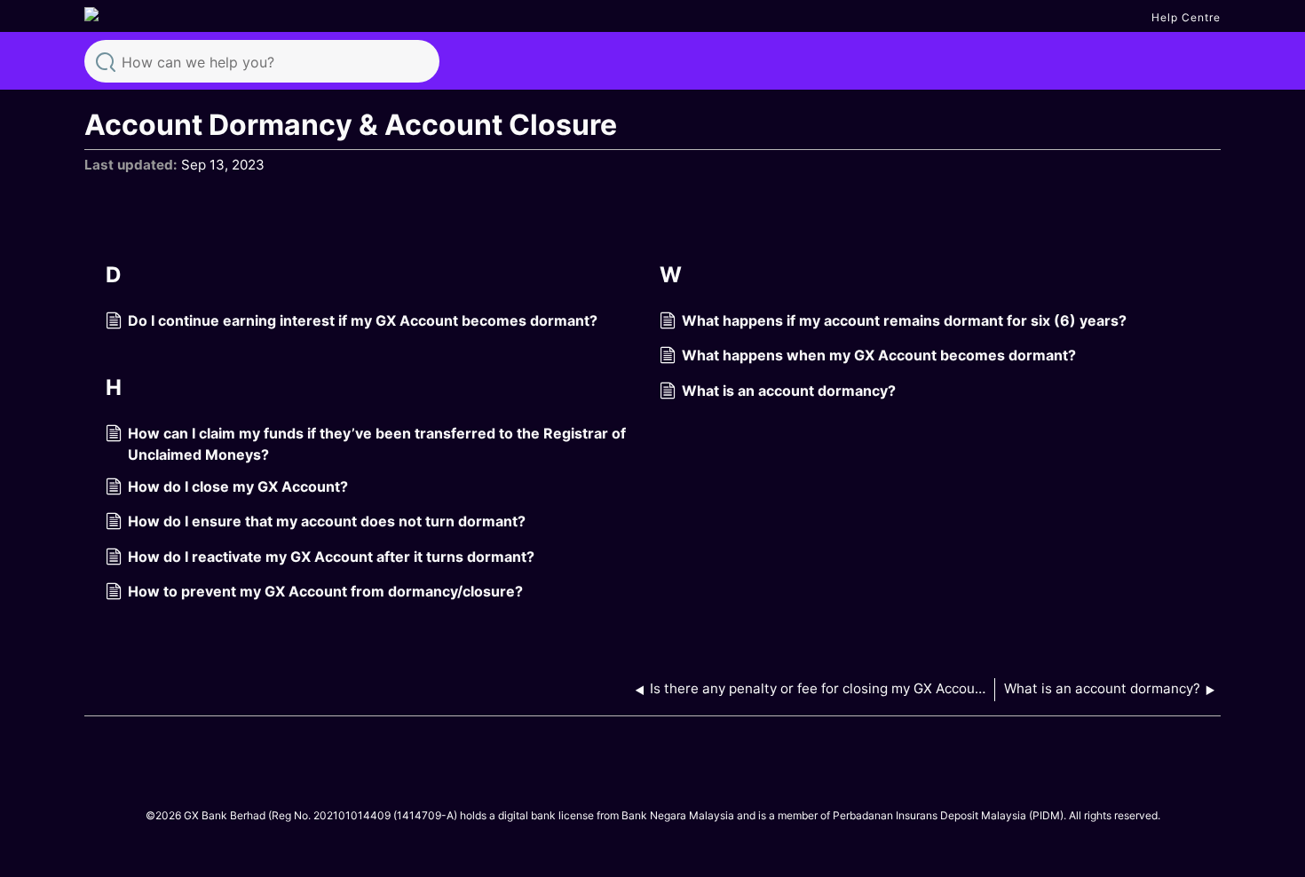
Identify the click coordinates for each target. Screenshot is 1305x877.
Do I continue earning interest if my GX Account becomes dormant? (362, 320)
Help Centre (1186, 17)
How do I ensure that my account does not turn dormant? (327, 521)
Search (105, 60)
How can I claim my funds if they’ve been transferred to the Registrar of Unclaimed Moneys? (377, 443)
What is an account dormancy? (789, 390)
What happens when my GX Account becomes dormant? (879, 355)
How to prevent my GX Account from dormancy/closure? (325, 591)
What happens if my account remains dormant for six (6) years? (904, 320)
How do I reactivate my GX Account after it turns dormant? (331, 556)
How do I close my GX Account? (238, 486)
